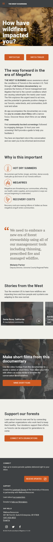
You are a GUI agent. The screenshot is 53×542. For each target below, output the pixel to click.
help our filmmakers (19, 502)
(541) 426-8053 (9, 517)
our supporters (19, 497)
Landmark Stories (19, 489)
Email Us (6, 520)
